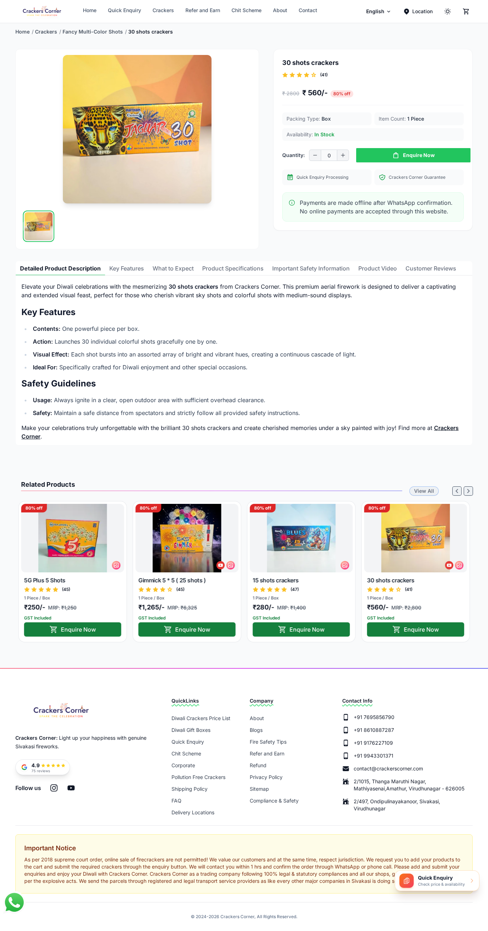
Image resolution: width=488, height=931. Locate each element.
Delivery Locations (192, 812)
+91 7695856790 (374, 717)
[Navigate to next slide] (247, 226)
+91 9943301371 (373, 756)
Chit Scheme (246, 10)
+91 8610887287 (374, 730)
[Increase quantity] (343, 155)
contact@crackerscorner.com (388, 768)
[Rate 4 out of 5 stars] (306, 75)
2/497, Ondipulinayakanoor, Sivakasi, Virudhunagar (397, 804)
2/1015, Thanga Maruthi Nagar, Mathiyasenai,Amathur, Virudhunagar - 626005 (409, 784)
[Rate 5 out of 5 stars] (313, 75)
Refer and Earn (202, 10)
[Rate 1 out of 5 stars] (285, 75)
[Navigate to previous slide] (27, 226)
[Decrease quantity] (315, 155)
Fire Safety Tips (268, 742)
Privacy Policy (266, 777)
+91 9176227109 (373, 743)
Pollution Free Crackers (198, 777)
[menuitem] (378, 11)
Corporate (183, 765)
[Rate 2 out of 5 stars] (292, 75)
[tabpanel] (244, 361)
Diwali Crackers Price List (200, 718)
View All (424, 491)
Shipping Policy (189, 789)
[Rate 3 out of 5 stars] (299, 75)
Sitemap (259, 789)
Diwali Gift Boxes (190, 730)
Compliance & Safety (274, 801)
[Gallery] (137, 226)
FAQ (176, 801)
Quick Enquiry (124, 10)
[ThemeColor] (447, 11)
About (280, 10)
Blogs (256, 730)
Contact (308, 10)
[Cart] (466, 11)
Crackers (163, 10)
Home (89, 10)
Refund (258, 765)
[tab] (60, 268)
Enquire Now (78, 629)
